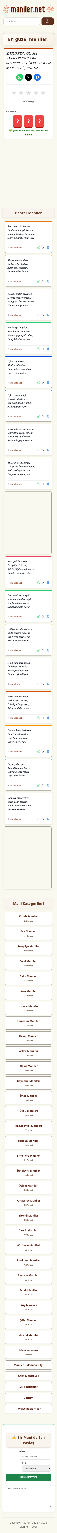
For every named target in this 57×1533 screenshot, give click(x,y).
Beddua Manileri (28, 1140)
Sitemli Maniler (28, 1215)
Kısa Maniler (28, 991)
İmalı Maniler (28, 1096)
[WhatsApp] (19, 77)
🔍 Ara (47, 21)
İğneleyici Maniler (28, 1170)
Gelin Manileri (29, 976)
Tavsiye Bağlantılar (28, 1408)
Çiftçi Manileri (29, 1320)
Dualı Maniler (28, 1290)
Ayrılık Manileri (28, 1230)
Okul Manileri (28, 961)
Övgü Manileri (28, 1111)
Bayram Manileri (28, 1275)
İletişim (28, 1397)
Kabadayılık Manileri (28, 1125)
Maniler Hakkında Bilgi (28, 1365)
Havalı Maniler (28, 1036)
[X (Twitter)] (43, 248)
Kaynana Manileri (28, 1081)
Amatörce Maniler (28, 1200)
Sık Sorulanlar (28, 1387)
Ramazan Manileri (28, 1021)
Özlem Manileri (28, 1185)
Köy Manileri (28, 1305)
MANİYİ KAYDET (28, 1477)
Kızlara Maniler (28, 1006)
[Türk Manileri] (28, 9)
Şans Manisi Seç (28, 1376)
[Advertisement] (28, 172)
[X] (28, 77)
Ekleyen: (23, 1451)
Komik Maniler (28, 916)
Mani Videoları (28, 1350)
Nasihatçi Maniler (28, 1260)
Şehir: (24, 1463)
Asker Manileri (28, 1051)
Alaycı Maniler (28, 1066)
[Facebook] (37, 77)
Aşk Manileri (28, 931)
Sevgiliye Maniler (28, 946)
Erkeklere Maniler (28, 1155)
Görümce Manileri (28, 1245)
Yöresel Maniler (28, 1335)
